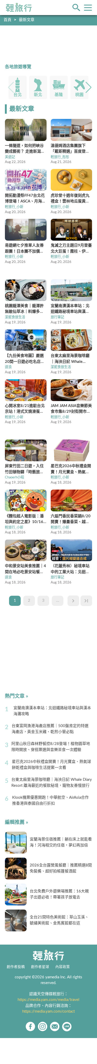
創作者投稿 (16, 967)
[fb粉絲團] (30, 1026)
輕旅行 (19, 7)
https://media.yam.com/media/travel (48, 1000)
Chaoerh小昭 (14, 477)
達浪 (8, 367)
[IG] (42, 1026)
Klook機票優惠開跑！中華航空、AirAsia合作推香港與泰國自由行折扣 (50, 800)
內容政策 (62, 967)
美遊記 (10, 157)
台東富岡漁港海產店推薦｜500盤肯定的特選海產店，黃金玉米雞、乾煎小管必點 (50, 729)
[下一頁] (73, 600)
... (57, 600)
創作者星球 (40, 967)
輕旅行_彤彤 (60, 157)
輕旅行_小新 (14, 207)
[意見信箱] (54, 1026)
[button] (88, 87)
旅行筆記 (57, 317)
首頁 (7, 20)
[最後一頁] (86, 600)
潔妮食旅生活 (15, 317)
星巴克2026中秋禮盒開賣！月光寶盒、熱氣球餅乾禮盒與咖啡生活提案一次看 (51, 765)
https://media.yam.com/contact (48, 1011)
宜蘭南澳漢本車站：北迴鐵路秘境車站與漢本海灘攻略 (52, 711)
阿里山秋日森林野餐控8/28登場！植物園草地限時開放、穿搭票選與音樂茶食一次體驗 (50, 747)
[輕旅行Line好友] (67, 1026)
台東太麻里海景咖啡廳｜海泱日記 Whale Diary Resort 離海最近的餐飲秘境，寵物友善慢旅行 (51, 783)
